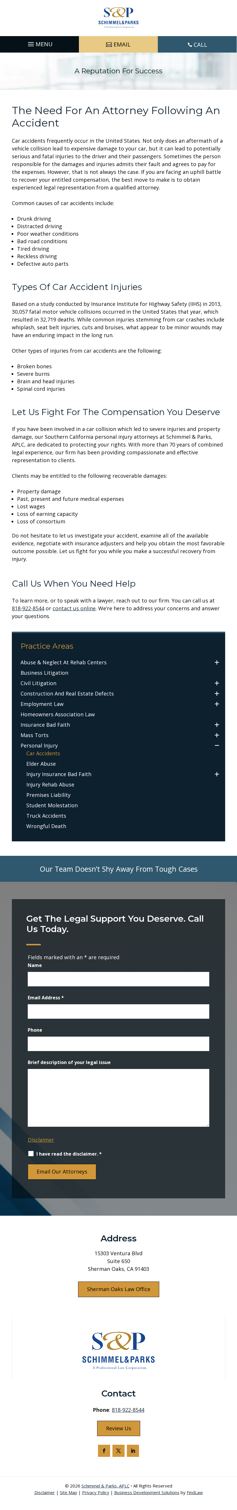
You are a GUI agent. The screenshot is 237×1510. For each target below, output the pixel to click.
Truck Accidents (46, 815)
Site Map (68, 1492)
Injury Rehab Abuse (50, 784)
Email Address (46, 997)
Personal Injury (39, 745)
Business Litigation (44, 672)
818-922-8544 (28, 608)
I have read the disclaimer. (69, 1154)
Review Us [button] (118, 1428)
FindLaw (195, 1492)
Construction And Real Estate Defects (67, 693)
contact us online (74, 608)
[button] (39, 42)
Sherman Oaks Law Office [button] (118, 1289)
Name (35, 965)
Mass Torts (35, 735)
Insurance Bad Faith (45, 724)
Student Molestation (52, 805)
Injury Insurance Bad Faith (58, 774)
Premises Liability (48, 794)
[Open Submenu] (216, 662)
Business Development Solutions (146, 1492)
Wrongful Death (46, 826)
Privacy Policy (95, 1492)
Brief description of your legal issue (69, 1062)
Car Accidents (43, 753)
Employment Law (42, 703)
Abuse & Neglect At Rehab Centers (64, 662)
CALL (200, 45)
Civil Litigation (38, 683)
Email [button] (122, 44)
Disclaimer (41, 1139)
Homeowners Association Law (58, 714)
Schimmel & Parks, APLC (105, 1486)
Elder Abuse (41, 763)
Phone (35, 1030)
